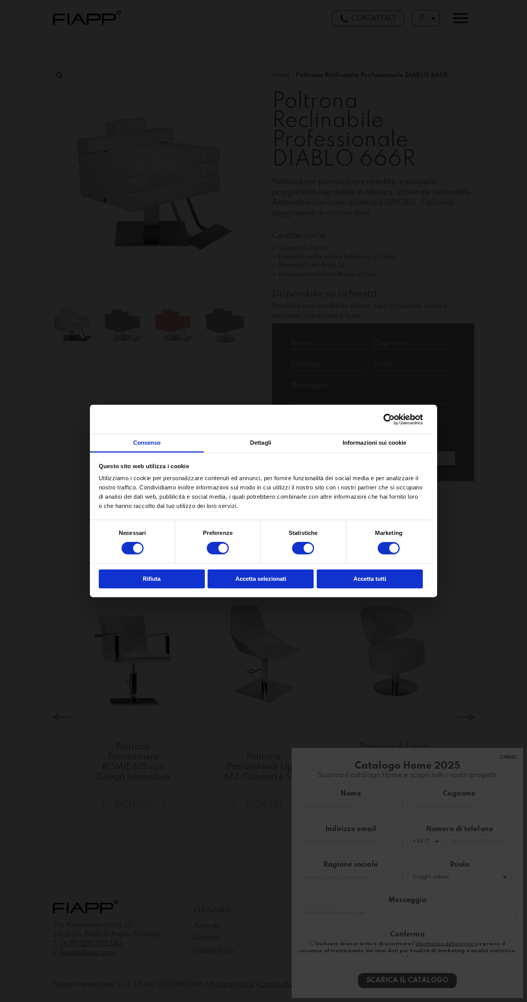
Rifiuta (151, 578)
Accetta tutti (369, 578)
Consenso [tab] (147, 442)
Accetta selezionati (260, 578)
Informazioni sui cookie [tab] (374, 442)
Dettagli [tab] (260, 442)
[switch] (218, 548)
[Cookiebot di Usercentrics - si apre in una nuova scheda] (389, 419)
